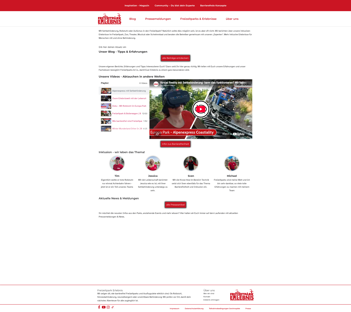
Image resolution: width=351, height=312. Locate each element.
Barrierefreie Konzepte (213, 5)
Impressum (174, 308)
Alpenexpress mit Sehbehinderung (129, 90)
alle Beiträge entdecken (175, 58)
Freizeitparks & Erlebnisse (198, 18)
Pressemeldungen (158, 18)
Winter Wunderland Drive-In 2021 (127, 128)
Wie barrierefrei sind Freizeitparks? (127, 121)
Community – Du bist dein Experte (175, 5)
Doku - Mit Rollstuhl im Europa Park (129, 106)
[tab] (124, 91)
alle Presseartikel (175, 204)
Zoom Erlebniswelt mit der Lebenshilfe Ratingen (129, 98)
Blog (132, 18)
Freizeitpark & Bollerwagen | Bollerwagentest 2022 (126, 113)
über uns (232, 18)
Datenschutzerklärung (194, 308)
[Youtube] (103, 307)
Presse (248, 308)
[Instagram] (108, 307)
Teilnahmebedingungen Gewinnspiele (224, 308)
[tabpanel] (200, 109)
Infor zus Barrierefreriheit (175, 144)
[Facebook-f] (99, 307)
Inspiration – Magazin (137, 5)
